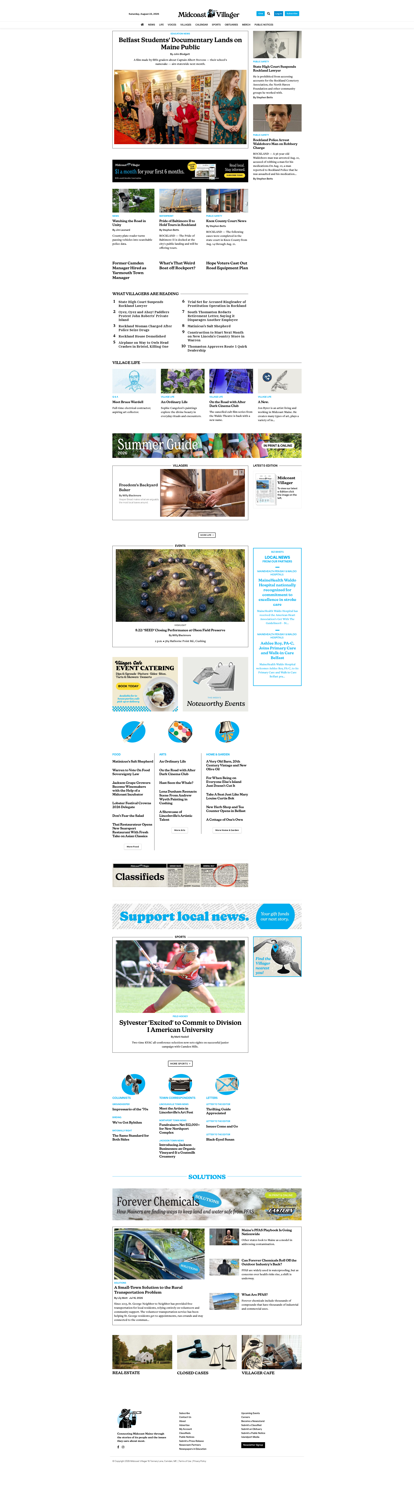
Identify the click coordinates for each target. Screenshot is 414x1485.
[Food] (133, 728)
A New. (263, 402)
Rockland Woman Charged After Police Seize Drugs (145, 328)
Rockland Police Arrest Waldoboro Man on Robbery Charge (275, 144)
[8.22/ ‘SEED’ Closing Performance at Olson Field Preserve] (180, 582)
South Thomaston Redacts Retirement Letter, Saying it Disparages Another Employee (213, 316)
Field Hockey (180, 1014)
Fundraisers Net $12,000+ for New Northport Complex (179, 1125)
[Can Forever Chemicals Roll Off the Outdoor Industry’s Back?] (224, 1264)
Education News (180, 34)
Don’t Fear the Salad (128, 813)
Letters (212, 1095)
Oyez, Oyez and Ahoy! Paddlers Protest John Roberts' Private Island (144, 316)
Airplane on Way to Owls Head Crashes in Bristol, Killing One (144, 344)
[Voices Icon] (133, 1081)
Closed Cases (192, 1370)
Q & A (115, 397)
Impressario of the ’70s (130, 1106)
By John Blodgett (129, 494)
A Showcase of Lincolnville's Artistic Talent (175, 812)
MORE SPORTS (179, 1060)
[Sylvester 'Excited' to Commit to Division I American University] (180, 973)
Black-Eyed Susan (220, 1136)
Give (260, 13)
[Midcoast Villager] (265, 488)
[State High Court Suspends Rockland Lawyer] (277, 44)
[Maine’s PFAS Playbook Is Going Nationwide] (224, 1233)
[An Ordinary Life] (183, 381)
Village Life (167, 397)
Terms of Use (185, 1458)
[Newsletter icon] (272, 1349)
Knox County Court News (226, 221)
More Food (133, 843)
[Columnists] (180, 1081)
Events (180, 543)
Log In (278, 13)
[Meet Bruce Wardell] (134, 381)
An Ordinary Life (174, 402)
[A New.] (280, 381)
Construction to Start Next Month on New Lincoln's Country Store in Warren (216, 336)
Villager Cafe (258, 1370)
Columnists (121, 1095)
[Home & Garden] (227, 728)
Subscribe (292, 13)
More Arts (179, 827)
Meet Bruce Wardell (127, 402)
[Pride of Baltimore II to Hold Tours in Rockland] (180, 200)
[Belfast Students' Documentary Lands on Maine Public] (180, 107)
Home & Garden (218, 751)
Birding (116, 1115)
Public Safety (214, 216)
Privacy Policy (199, 1458)
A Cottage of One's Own (224, 816)
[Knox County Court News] (227, 200)
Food (116, 751)
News (115, 216)
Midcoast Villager (138, 1458)
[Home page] (208, 14)
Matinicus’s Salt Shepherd (209, 326)
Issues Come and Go (222, 1123)
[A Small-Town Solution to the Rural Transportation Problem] (159, 1250)
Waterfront (166, 216)
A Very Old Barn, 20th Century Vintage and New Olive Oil (226, 762)
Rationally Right (122, 1128)
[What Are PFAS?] (224, 1298)
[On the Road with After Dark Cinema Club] (231, 381)
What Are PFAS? (255, 1291)
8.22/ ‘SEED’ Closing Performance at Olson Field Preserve (180, 627)
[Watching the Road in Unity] (133, 200)
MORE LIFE (205, 532)
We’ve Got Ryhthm (127, 1119)
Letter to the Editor (218, 1101)
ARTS (162, 751)
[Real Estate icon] (142, 1349)
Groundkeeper (121, 1101)
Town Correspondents (177, 1095)
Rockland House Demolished (142, 336)
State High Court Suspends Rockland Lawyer (141, 304)
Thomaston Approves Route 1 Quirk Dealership (217, 348)
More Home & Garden (227, 827)
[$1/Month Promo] (180, 171)
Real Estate (126, 1370)
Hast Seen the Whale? (176, 780)
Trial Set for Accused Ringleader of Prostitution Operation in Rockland (217, 304)
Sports (180, 934)
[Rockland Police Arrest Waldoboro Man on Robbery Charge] (277, 118)
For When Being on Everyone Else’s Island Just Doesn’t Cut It (223, 779)
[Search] (268, 14)
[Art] (180, 728)
